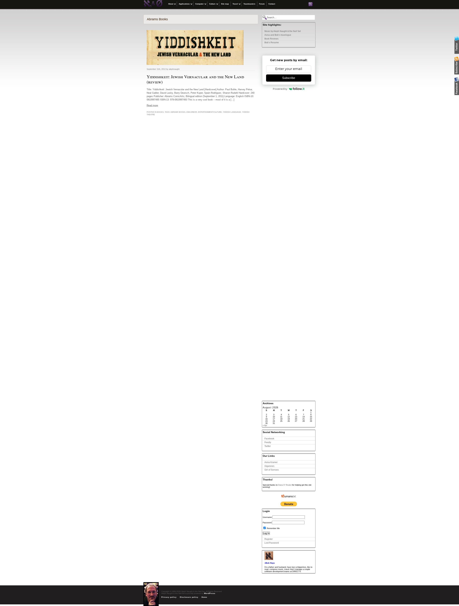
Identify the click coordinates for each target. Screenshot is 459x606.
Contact (271, 4)
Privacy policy (169, 597)
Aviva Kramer (271, 462)
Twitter (267, 446)
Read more (152, 105)
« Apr (265, 425)
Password (267, 523)
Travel (235, 4)
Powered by (280, 88)
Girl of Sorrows (271, 470)
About (170, 4)
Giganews (269, 466)
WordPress (209, 593)
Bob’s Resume (271, 42)
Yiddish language (232, 112)
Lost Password (271, 543)
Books (160, 112)
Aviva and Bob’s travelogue (277, 35)
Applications (184, 4)
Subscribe (288, 77)
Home (204, 597)
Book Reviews (271, 38)
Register (268, 539)
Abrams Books (178, 112)
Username (267, 517)
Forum (262, 4)
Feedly (267, 442)
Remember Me (273, 528)
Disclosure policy (189, 597)
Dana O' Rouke (285, 485)
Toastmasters (249, 4)
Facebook (269, 438)
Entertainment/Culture (210, 112)
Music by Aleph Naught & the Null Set (282, 31)
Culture (212, 4)
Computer (199, 4)
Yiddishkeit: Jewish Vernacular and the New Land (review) (195, 79)
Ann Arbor (191, 112)
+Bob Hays (269, 563)
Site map (225, 4)
